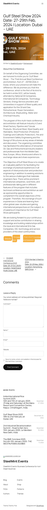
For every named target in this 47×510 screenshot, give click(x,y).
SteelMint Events (11, 3)
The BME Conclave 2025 (17, 441)
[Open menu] (42, 3)
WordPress (40, 506)
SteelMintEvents (16, 63)
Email (5, 340)
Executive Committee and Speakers (32, 238)
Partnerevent (28, 63)
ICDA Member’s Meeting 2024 (34, 264)
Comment (7, 304)
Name (5, 330)
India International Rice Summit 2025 (18, 402)
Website (8, 238)
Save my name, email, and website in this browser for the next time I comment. (23, 360)
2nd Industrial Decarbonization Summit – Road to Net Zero (17, 429)
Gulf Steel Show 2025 (14, 416)
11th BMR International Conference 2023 (12, 264)
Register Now (16, 238)
